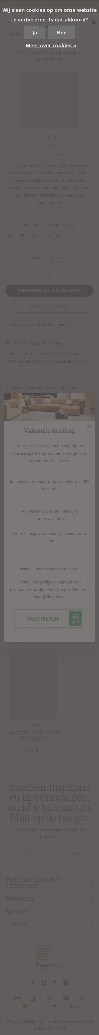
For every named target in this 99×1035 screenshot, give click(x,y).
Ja (34, 32)
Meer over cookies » (51, 45)
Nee (61, 32)
